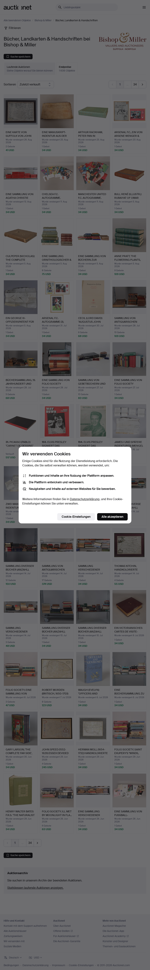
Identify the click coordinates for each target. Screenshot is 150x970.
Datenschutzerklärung (85, 499)
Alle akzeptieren (112, 517)
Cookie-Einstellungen (76, 517)
